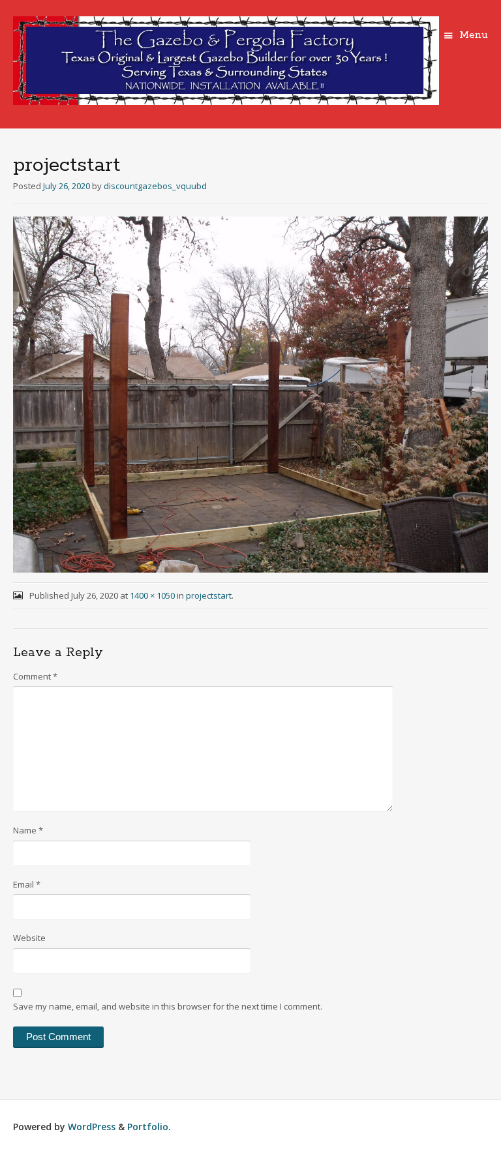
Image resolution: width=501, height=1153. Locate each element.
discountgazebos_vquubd (155, 186)
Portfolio (147, 1126)
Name (28, 830)
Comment (35, 676)
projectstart (209, 595)
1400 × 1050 (152, 595)
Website (29, 938)
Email (26, 884)
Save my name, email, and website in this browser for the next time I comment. (167, 1006)
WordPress (91, 1126)
